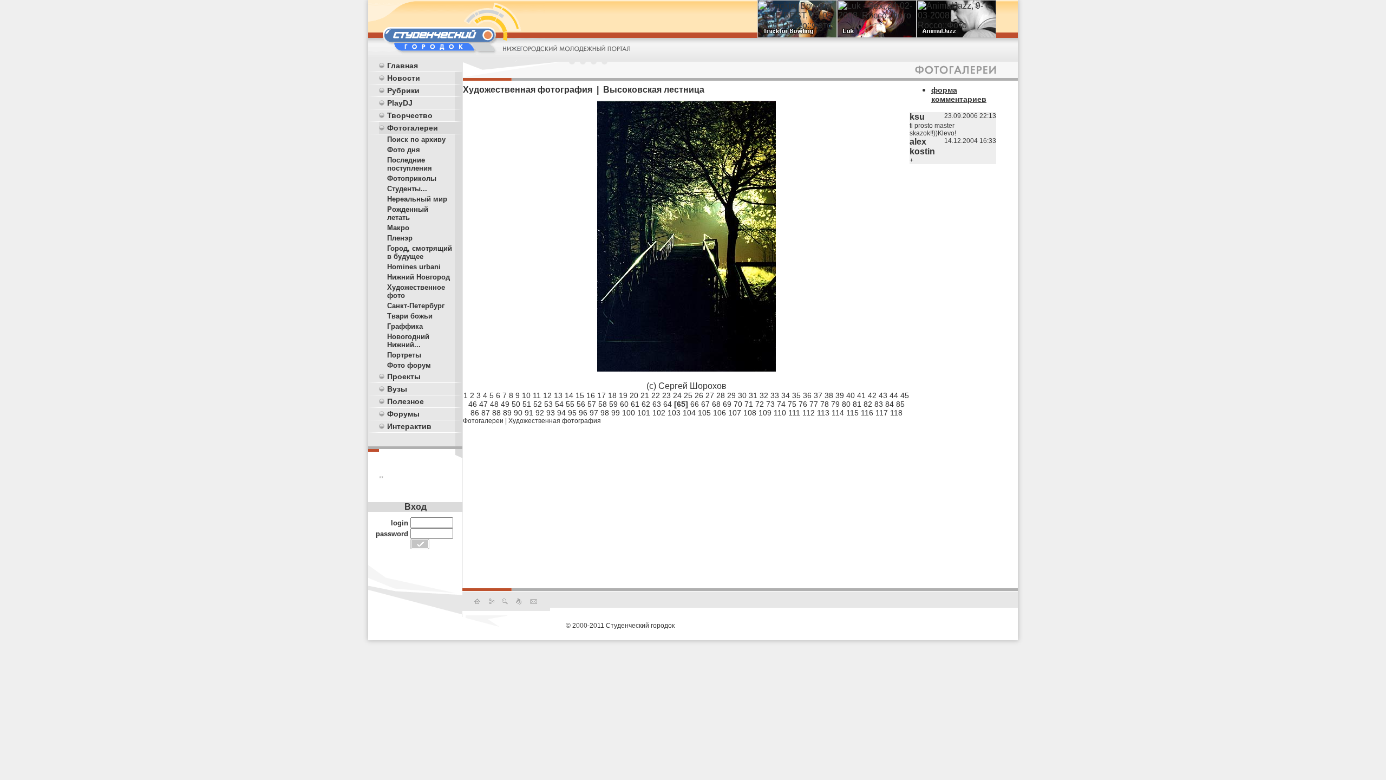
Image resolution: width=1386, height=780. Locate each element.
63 (656, 404)
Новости (403, 78)
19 (623, 395)
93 (550, 412)
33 (774, 395)
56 (581, 404)
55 (570, 404)
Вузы (397, 389)
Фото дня (403, 150)
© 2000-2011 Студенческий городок (620, 625)
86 (474, 412)
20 (634, 395)
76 (803, 404)
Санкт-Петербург (415, 306)
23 (666, 395)
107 (734, 412)
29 (731, 395)
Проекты (404, 376)
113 (823, 412)
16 (590, 395)
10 (526, 395)
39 (839, 395)
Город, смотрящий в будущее (419, 252)
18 (612, 395)
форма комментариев (958, 94)
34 (785, 395)
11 (537, 395)
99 (615, 412)
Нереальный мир (417, 199)
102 (658, 412)
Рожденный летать (407, 213)
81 (857, 404)
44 (894, 395)
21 (644, 395)
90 (518, 412)
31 (753, 395)
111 (794, 412)
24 (677, 395)
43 (883, 395)
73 (770, 404)
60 (624, 404)
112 (808, 412)
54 (559, 404)
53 (548, 404)
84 (889, 404)
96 (583, 412)
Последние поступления (409, 164)
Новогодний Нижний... (408, 341)
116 (867, 412)
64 (667, 404)
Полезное (405, 401)
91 (529, 412)
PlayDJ (400, 103)
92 (539, 412)
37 (818, 395)
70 (738, 404)
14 (569, 395)
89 (507, 412)
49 (505, 404)
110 (780, 412)
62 (646, 404)
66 (694, 404)
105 (704, 412)
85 (900, 404)
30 (742, 395)
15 (580, 395)
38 (829, 395)
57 (591, 404)
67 (705, 404)
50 (516, 404)
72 (759, 404)
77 (813, 404)
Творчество (410, 115)
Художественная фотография (554, 421)
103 (674, 412)
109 (765, 412)
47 (483, 404)
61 (635, 404)
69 (727, 404)
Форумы (403, 414)
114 (838, 412)
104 (689, 412)
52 (537, 404)
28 (720, 395)
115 (852, 412)
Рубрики (403, 90)
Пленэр (400, 238)
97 (594, 412)
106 (719, 412)
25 (688, 395)
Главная (402, 65)
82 (868, 404)
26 (699, 395)
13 (558, 395)
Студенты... (407, 189)
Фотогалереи (412, 127)
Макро (398, 228)
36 (807, 395)
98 (604, 412)
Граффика (405, 326)
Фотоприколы (411, 178)
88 (496, 412)
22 (655, 395)
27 (709, 395)
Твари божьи (410, 316)
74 (781, 404)
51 (526, 404)
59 (613, 404)
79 (835, 404)
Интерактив (409, 426)
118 (896, 412)
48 (494, 404)
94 (561, 412)
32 (764, 395)
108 (749, 412)
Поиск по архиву (416, 139)
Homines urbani (414, 267)
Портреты (404, 355)
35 (796, 395)
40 (850, 395)
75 (792, 404)
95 (572, 412)
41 (861, 395)
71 (748, 404)
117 (881, 412)
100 (628, 412)
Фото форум (409, 365)
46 (472, 404)
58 (602, 404)
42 (872, 395)
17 (601, 395)
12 (547, 395)
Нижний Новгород (418, 277)
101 (643, 412)
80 (846, 404)
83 (878, 404)
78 (824, 404)
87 (485, 412)
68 (716, 404)
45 (904, 395)
